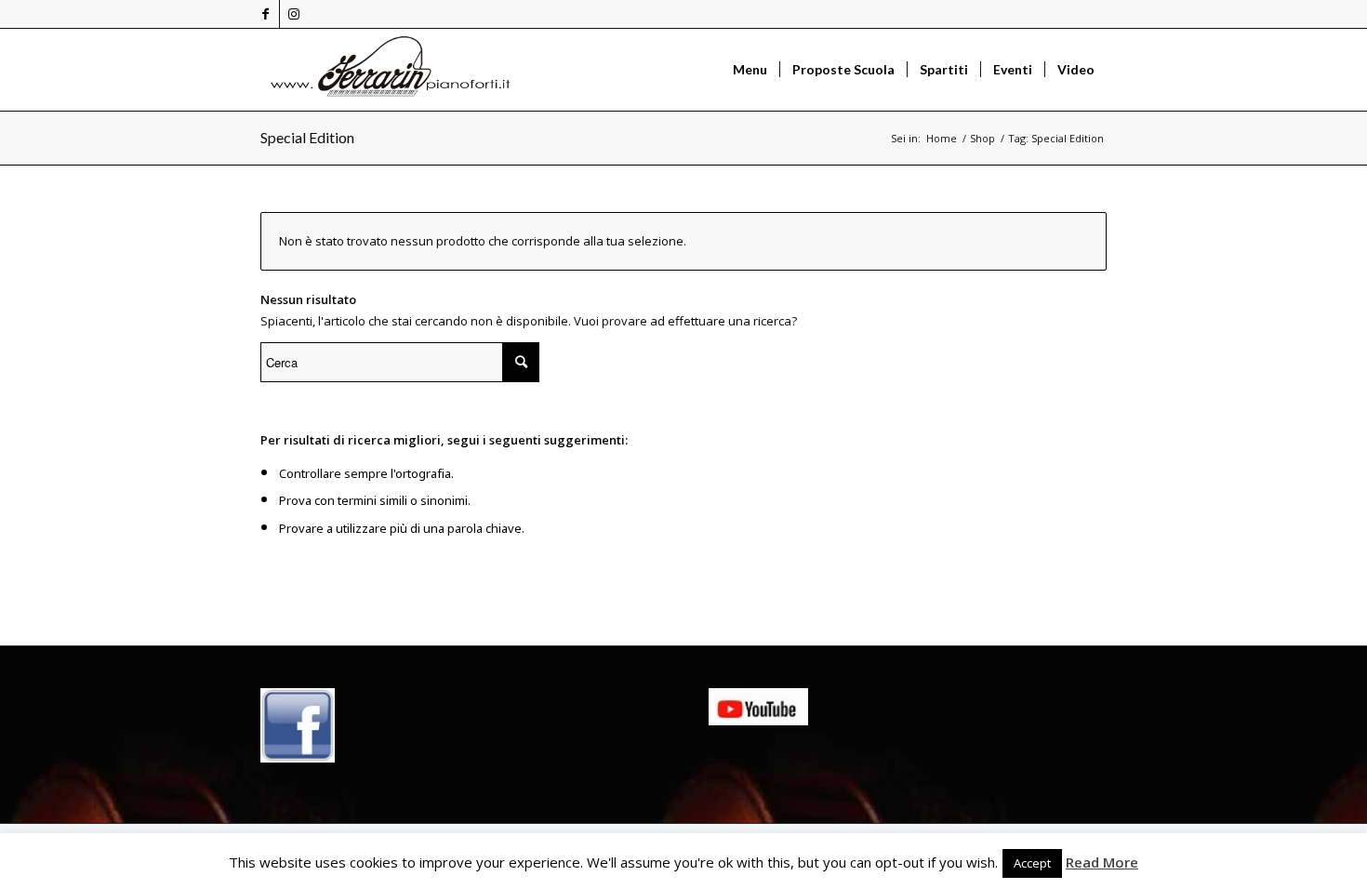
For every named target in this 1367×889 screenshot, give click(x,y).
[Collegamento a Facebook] (265, 14)
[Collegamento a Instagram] (294, 14)
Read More (1102, 862)
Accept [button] (1032, 863)
